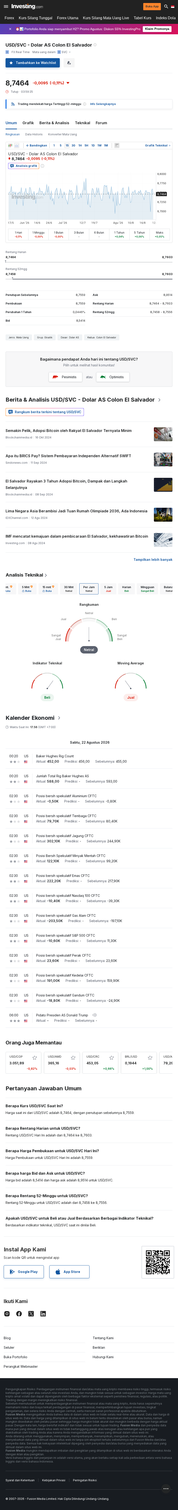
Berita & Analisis (54, 123)
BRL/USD (131, 1056)
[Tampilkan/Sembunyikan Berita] (116, 145)
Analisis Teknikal (24, 575)
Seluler (9, 1347)
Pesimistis (69, 377)
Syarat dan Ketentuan (20, 1480)
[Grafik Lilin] (10, 145)
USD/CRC (92, 1056)
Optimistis (116, 377)
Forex (9, 18)
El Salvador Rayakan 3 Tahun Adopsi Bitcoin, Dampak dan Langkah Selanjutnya (66, 484)
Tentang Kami (103, 1338)
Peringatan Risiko (85, 1480)
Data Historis (34, 134)
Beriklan (99, 1347)
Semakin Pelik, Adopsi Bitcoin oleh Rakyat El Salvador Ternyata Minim (69, 430)
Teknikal (82, 123)
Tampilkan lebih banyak (153, 559)
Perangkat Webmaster (21, 1366)
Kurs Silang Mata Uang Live (106, 18)
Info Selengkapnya (103, 104)
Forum (101, 123)
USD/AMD (54, 1056)
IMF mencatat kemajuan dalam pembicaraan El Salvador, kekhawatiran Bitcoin (77, 536)
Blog (7, 1338)
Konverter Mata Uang (62, 134)
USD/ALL (169, 1056)
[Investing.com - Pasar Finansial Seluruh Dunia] (27, 6)
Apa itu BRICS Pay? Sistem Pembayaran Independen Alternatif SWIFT (68, 456)
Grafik (28, 123)
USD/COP (16, 1056)
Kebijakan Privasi (53, 1480)
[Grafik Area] (16, 145)
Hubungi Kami (103, 1357)
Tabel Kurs (142, 18)
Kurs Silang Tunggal (35, 18)
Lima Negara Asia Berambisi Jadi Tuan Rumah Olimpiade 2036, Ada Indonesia (76, 511)
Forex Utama (67, 18)
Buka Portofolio (15, 1357)
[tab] (27, 588)
